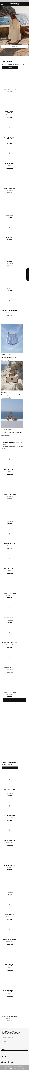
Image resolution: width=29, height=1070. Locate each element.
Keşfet (10, 67)
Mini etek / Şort (5, 360)
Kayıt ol (4, 1041)
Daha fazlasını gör (14, 700)
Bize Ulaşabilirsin (27, 274)
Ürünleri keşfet (5, 435)
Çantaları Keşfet (6, 398)
